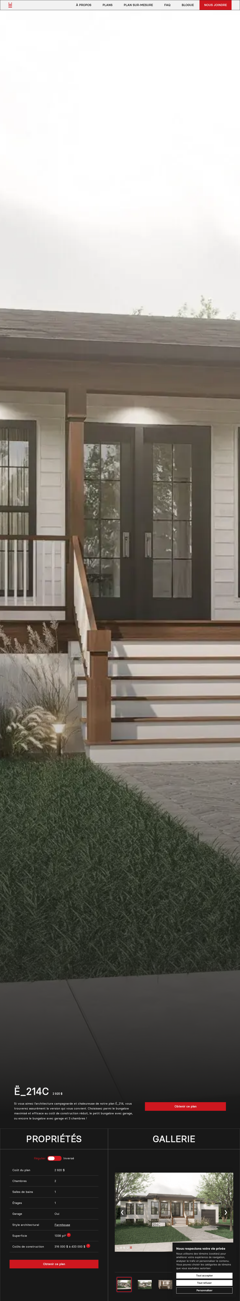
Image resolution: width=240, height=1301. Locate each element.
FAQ (167, 5)
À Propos (83, 5)
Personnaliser (204, 1290)
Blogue (188, 5)
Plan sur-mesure (138, 5)
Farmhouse (62, 1225)
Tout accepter (204, 1275)
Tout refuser (204, 1282)
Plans (107, 5)
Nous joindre (215, 5)
